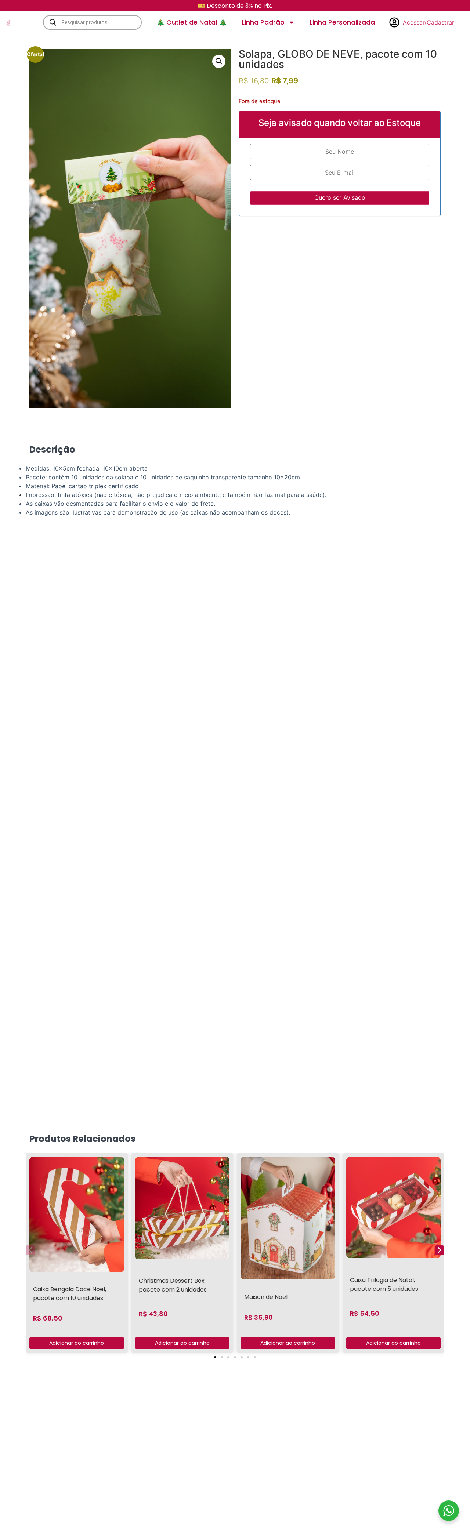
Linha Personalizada (342, 22)
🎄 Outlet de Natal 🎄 (191, 22)
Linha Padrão (263, 22)
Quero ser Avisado (339, 197)
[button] (218, 61)
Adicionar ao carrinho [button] (76, 1343)
